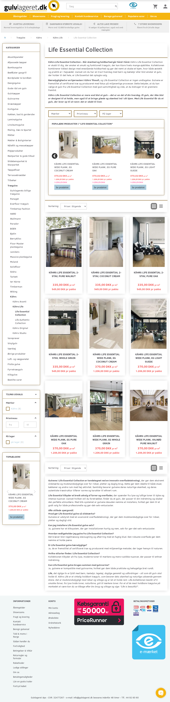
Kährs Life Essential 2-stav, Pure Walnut (64, 274)
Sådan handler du (21, 641)
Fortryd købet (19, 686)
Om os (153, 16)
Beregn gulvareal (113, 16)
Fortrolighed (19, 646)
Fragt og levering (60, 16)
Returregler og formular (20, 657)
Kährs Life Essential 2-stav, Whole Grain (64, 356)
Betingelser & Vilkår (22, 650)
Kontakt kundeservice (86, 16)
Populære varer (136, 16)
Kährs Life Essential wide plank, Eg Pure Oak (104, 167)
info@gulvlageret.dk (83, 697)
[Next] (158, 156)
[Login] (165, 6)
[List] (161, 206)
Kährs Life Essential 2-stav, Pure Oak (149, 274)
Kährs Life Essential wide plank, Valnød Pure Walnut (148, 439)
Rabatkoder (18, 662)
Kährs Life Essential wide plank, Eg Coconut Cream (20, 498)
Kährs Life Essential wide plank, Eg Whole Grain (106, 439)
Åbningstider (20, 16)
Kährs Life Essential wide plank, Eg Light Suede (142, 167)
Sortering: (53, 206)
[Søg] (116, 6)
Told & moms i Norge (20, 635)
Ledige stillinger (20, 667)
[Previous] (54, 156)
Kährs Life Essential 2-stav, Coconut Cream (106, 274)
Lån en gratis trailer (22, 681)
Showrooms (39, 16)
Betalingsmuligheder (23, 676)
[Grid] (154, 206)
